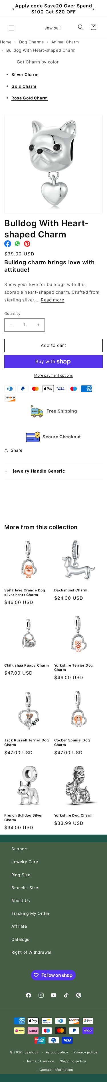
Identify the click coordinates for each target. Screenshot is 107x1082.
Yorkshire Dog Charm (73, 815)
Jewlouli (32, 1052)
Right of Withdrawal (31, 952)
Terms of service (40, 1061)
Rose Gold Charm (29, 97)
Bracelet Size (24, 887)
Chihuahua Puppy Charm (26, 665)
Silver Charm (25, 74)
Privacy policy (85, 1052)
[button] (11, 28)
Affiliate (19, 926)
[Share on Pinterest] (27, 245)
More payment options (53, 375)
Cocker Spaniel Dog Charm (72, 742)
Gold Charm (24, 86)
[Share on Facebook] (7, 245)
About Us (20, 900)
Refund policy (56, 1052)
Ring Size (20, 874)
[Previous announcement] (13, 9)
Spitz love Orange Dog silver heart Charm (24, 592)
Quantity (12, 313)
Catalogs (20, 939)
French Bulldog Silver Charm (23, 817)
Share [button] (17, 450)
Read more (52, 300)
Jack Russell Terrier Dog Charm (26, 742)
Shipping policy (73, 1061)
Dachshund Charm (71, 590)
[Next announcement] (93, 9)
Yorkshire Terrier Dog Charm (73, 667)
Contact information (56, 1070)
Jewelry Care (24, 861)
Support (19, 848)
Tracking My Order (30, 913)
